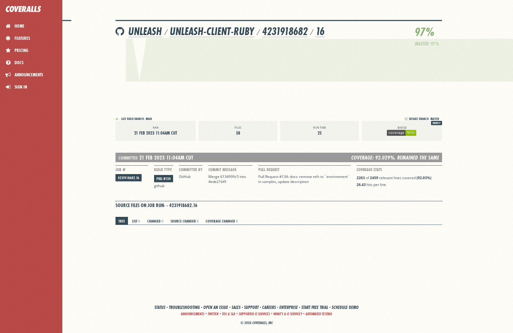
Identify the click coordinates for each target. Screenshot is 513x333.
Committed (128, 158)
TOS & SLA (228, 313)
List (136, 221)
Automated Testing (318, 313)
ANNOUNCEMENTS (192, 313)
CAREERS (269, 307)
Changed (155, 221)
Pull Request (268, 170)
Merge (214, 176)
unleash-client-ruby (212, 31)
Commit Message (222, 170)
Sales (236, 307)
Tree (121, 221)
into (243, 176)
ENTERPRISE (288, 307)
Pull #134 (163, 178)
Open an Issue (215, 307)
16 (320, 31)
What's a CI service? (287, 313)
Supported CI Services (254, 313)
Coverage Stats (369, 170)
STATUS (159, 307)
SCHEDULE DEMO (345, 307)
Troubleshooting (184, 307)
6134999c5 (229, 176)
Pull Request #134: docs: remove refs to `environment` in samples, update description (304, 179)
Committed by (190, 170)
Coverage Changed (222, 221)
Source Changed (184, 221)
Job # (120, 170)
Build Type (163, 170)
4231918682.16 (128, 177)
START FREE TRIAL (314, 307)
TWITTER (213, 313)
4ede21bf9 (217, 181)
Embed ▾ (437, 123)
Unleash (145, 31)
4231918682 (285, 31)
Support (251, 307)
